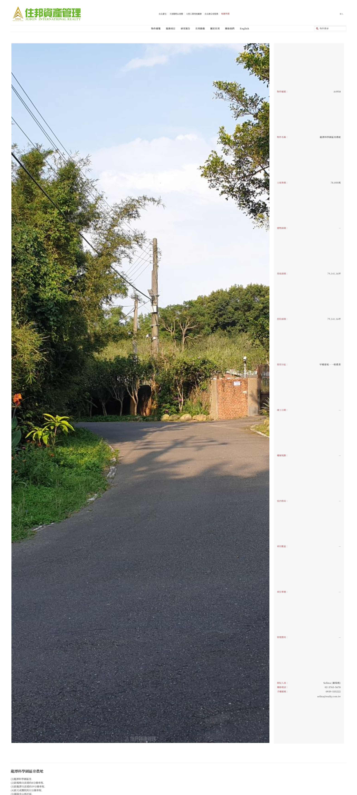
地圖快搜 (225, 13)
